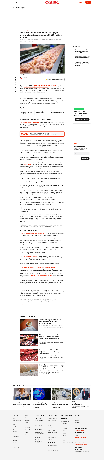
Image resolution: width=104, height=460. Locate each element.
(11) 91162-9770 (81, 432)
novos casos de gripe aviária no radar (44, 85)
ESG (14, 434)
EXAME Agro (19, 7)
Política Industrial (52, 439)
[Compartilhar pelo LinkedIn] (15, 82)
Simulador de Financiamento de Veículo (38, 441)
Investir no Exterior (52, 432)
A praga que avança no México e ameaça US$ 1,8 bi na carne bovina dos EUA (82, 51)
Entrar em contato (79, 430)
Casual (26, 417)
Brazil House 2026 (52, 420)
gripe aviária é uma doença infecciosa (32, 233)
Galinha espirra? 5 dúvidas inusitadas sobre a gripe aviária (38, 267)
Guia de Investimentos (40, 423)
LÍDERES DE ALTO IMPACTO (17, 423)
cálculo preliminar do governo (30, 122)
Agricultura (53, 299)
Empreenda (65, 440)
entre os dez (27, 164)
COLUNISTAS (16, 447)
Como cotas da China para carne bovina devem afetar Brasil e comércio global (82, 58)
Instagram (77, 422)
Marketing (27, 420)
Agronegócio (45, 299)
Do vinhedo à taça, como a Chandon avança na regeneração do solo (41, 112)
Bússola (49, 425)
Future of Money (28, 429)
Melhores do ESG (52, 448)
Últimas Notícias (17, 420)
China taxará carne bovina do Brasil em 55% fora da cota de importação (82, 64)
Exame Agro (27, 425)
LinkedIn (77, 420)
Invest (14, 442)
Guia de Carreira (38, 425)
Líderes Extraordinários (53, 435)
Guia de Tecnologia (39, 420)
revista (65, 418)
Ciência (26, 432)
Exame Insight (16, 436)
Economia (15, 431)
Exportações (50, 301)
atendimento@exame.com (81, 437)
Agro (64, 438)
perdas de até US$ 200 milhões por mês (36, 87)
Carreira (15, 429)
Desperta (65, 428)
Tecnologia (27, 427)
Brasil (14, 426)
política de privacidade (41, 458)
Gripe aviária (37, 299)
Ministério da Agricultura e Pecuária (30, 301)
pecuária (43, 301)
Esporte (26, 422)
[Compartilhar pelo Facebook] (15, 80)
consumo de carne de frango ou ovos (41, 275)
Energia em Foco (51, 430)
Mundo (26, 415)
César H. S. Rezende (26, 77)
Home (21, 30)
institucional (16, 458)
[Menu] (14, 2)
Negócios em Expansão (53, 450)
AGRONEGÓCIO (83, 7)
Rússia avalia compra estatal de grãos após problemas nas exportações (57, 112)
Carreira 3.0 (65, 426)
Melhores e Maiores (52, 445)
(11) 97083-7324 (81, 449)
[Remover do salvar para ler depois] (15, 92)
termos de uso (23, 458)
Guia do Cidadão (38, 418)
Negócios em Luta (52, 437)
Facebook (77, 425)
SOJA (89, 7)
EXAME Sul (50, 423)
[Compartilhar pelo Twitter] (15, 87)
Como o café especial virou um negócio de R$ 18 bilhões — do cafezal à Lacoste (26, 112)
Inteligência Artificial (15, 439)
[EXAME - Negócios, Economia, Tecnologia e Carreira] (52, 2)
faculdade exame (67, 415)
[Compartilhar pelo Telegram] (15, 84)
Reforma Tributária (52, 418)
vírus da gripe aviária (30, 256)
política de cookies (31, 458)
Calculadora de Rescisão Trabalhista (39, 433)
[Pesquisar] (17, 2)
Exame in (65, 423)
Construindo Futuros (52, 427)
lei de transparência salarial (53, 458)
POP (26, 434)
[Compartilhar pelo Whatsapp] (15, 77)
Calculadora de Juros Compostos (39, 436)
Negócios (15, 445)
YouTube (77, 417)
